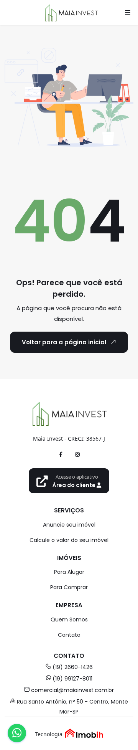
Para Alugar (69, 572)
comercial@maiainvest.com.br (72, 690)
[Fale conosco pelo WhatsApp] (17, 733)
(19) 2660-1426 (73, 667)
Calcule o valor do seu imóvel (69, 540)
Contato (69, 635)
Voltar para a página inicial (64, 342)
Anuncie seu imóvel (69, 525)
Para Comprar (69, 587)
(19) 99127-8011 (72, 678)
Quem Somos (69, 619)
